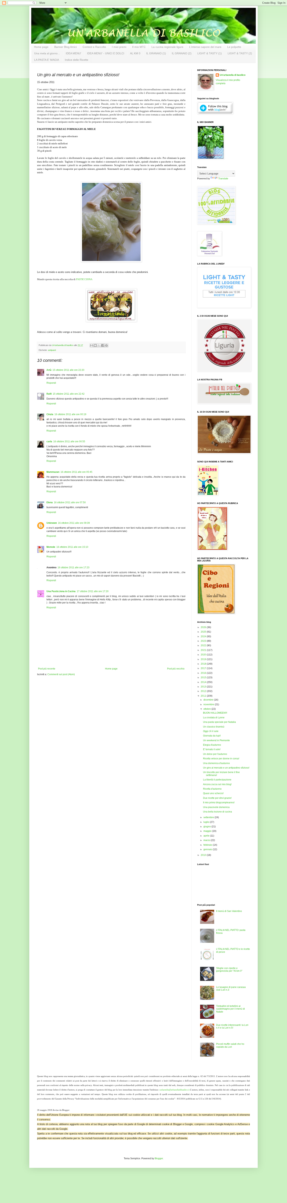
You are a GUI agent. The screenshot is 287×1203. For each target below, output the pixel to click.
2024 (204, 636)
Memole (50, 547)
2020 (204, 654)
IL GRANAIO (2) (182, 53)
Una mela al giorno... (47, 53)
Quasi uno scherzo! (213, 793)
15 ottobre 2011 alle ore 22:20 (68, 370)
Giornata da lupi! (212, 735)
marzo (207, 840)
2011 (204, 695)
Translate (223, 178)
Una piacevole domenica (216, 807)
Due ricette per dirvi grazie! (217, 798)
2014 (204, 682)
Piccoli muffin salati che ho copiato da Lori (230, 1045)
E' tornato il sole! (211, 749)
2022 (204, 645)
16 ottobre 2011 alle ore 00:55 (69, 441)
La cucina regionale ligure (167, 46)
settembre (209, 817)
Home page (41, 46)
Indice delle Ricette (76, 59)
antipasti (52, 350)
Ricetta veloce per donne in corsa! (221, 758)
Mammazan (52, 472)
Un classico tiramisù (213, 726)
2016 (204, 673)
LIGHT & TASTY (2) (240, 53)
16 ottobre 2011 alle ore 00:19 (70, 414)
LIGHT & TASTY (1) (209, 53)
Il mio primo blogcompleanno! (218, 802)
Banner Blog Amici (65, 46)
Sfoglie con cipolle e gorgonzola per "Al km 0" (229, 969)
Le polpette (234, 46)
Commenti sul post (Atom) (61, 674)
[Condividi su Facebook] (103, 345)
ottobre (207, 709)
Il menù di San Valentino (229, 911)
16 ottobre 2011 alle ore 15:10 (72, 547)
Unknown (51, 523)
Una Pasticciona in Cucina (61, 591)
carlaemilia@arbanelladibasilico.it (174, 1090)
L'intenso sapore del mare (205, 46)
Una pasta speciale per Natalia (219, 722)
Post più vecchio (175, 668)
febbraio (208, 845)
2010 (204, 855)
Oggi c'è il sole (210, 731)
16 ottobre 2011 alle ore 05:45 (76, 472)
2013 (204, 686)
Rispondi (51, 383)
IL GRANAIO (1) (156, 53)
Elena (49, 502)
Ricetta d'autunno (212, 788)
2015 (204, 677)
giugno (207, 826)
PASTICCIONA (84, 279)
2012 (204, 691)
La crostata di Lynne (214, 717)
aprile (206, 835)
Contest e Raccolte (94, 46)
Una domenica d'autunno (216, 763)
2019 (204, 659)
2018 (204, 663)
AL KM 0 (135, 53)
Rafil (49, 393)
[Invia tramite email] (92, 345)
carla (49, 441)
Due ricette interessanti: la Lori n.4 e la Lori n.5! (232, 1026)
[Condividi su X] (99, 345)
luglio (206, 822)
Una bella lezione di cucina (217, 811)
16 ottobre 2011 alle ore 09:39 (74, 523)
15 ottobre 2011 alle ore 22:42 (69, 393)
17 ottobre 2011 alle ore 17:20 (93, 591)
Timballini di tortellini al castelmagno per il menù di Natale (230, 1009)
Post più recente (46, 668)
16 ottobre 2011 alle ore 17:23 (73, 567)
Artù (48, 370)
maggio (207, 831)
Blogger (159, 1158)
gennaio (208, 849)
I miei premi (119, 46)
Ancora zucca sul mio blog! (217, 784)
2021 (204, 650)
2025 (204, 631)
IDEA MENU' (73, 53)
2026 (204, 627)
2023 (204, 641)
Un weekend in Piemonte (216, 740)
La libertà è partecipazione (217, 779)
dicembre (208, 699)
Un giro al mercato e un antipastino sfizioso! (226, 767)
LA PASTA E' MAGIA (46, 59)
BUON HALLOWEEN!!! (215, 712)
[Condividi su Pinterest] (106, 345)
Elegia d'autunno (212, 745)
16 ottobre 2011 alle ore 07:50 (70, 502)
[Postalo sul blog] (95, 345)
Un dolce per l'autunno (215, 754)
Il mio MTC (139, 46)
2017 (204, 668)
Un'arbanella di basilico (232, 75)
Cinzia (49, 414)
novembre (209, 704)
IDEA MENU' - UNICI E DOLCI (105, 53)
